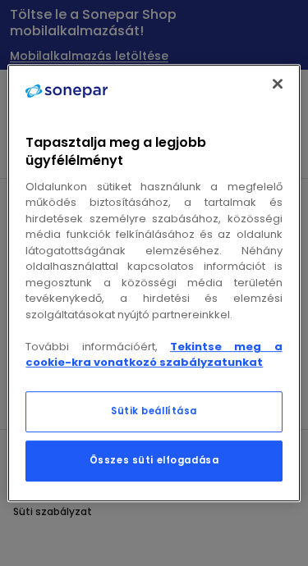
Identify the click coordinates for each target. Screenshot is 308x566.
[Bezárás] (278, 84)
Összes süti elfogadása (154, 460)
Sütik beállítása (154, 411)
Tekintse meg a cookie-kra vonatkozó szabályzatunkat (153, 355)
